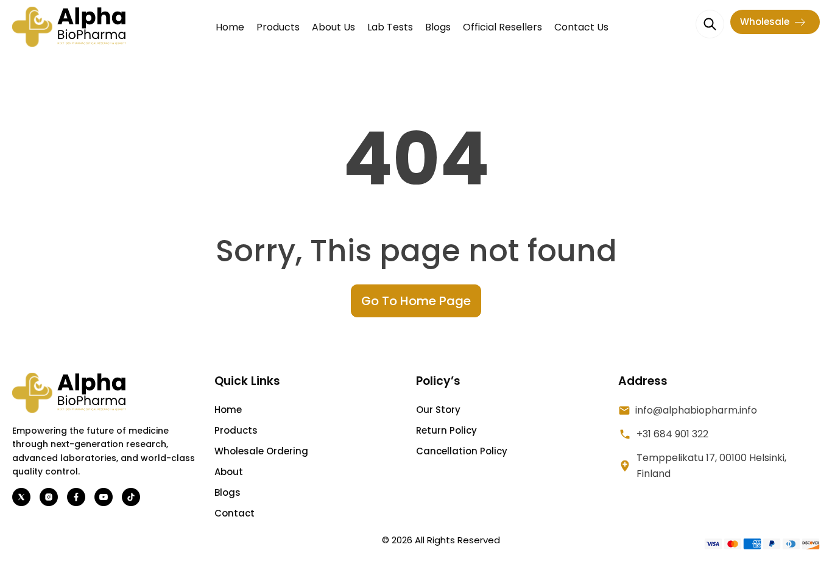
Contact (234, 513)
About (228, 471)
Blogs (438, 27)
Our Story (438, 409)
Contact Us (581, 27)
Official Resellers (502, 27)
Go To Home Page (416, 300)
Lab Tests (390, 27)
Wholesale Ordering (261, 451)
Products (278, 27)
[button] (775, 22)
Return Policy (446, 430)
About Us (333, 27)
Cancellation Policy (461, 451)
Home (230, 27)
